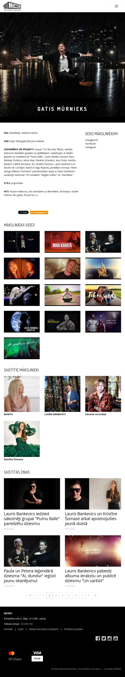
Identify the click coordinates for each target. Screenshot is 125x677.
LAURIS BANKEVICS (55, 414)
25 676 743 (27, 623)
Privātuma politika (73, 629)
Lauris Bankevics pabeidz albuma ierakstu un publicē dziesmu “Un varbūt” (90, 575)
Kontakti (8, 629)
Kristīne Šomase (13, 459)
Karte (21, 629)
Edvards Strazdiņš (95, 414)
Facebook (90, 143)
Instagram (90, 147)
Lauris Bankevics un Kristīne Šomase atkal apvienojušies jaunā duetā (91, 518)
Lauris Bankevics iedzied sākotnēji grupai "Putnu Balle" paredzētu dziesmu (32, 518)
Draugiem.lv (40, 212)
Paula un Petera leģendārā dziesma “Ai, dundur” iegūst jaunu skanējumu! (30, 575)
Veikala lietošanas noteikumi (44, 629)
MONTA (8, 414)
